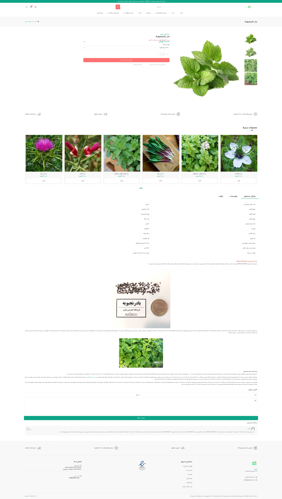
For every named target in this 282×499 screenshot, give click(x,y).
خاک (101, 374)
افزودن (43, 180)
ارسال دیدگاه (141, 418)
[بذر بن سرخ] (160, 153)
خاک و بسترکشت (129, 13)
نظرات (220, 196)
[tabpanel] (43, 159)
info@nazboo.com (249, 480)
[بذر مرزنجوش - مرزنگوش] (199, 153)
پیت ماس (93, 377)
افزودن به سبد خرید (126, 60)
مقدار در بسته (166, 44)
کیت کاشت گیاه (187, 487)
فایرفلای (27, 496)
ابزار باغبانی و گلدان (114, 13)
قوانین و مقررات (187, 466)
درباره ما (190, 474)
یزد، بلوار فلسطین (250, 477)
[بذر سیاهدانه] (238, 153)
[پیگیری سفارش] (35, 7)
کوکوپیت (88, 377)
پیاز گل (149, 13)
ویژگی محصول (249, 196)
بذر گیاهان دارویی (29, 21)
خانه (182, 13)
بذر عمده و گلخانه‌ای (162, 13)
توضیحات (233, 196)
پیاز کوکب (189, 483)
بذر (173, 13)
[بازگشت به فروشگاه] (249, 7)
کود (140, 13)
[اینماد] (142, 465)
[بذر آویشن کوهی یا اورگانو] (121, 153)
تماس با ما (189, 470)
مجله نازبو (100, 13)
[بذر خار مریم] (43, 153)
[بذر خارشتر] (82, 153)
